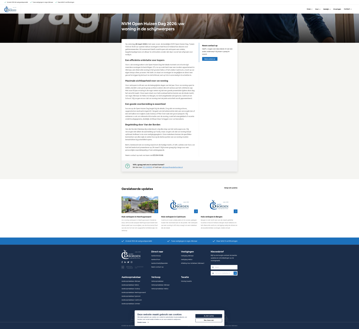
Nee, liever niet (209, 320)
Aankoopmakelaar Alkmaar (131, 281)
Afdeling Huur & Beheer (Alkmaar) (192, 263)
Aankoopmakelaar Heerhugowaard (134, 292)
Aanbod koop (156, 256)
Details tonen (141, 322)
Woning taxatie (186, 281)
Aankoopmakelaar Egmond (131, 296)
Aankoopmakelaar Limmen (131, 304)
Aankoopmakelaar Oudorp (131, 289)
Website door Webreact (230, 325)
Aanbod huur (155, 259)
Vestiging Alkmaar (187, 256)
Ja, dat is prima (209, 316)
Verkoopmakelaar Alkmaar (160, 285)
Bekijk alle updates (230, 188)
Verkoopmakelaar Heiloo (159, 289)
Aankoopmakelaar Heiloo (130, 285)
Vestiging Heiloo (186, 259)
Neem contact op (209, 59)
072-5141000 (147, 167)
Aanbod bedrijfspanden (159, 263)
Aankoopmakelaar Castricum (132, 300)
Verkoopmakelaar (157, 281)
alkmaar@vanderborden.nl (172, 167)
